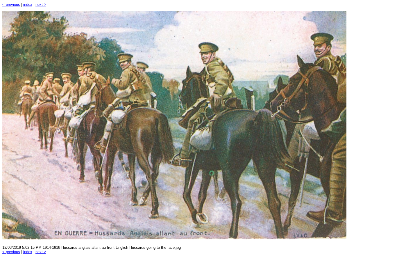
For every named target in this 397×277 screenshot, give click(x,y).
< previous (11, 4)
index (27, 4)
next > (40, 4)
